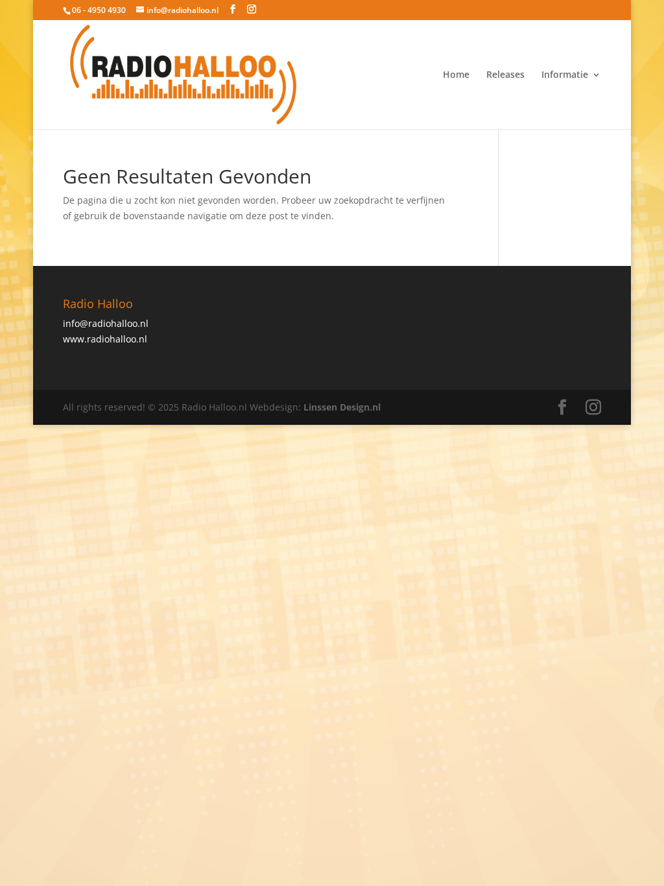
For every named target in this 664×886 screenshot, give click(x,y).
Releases (505, 75)
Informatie (564, 75)
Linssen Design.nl (342, 407)
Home (456, 75)
